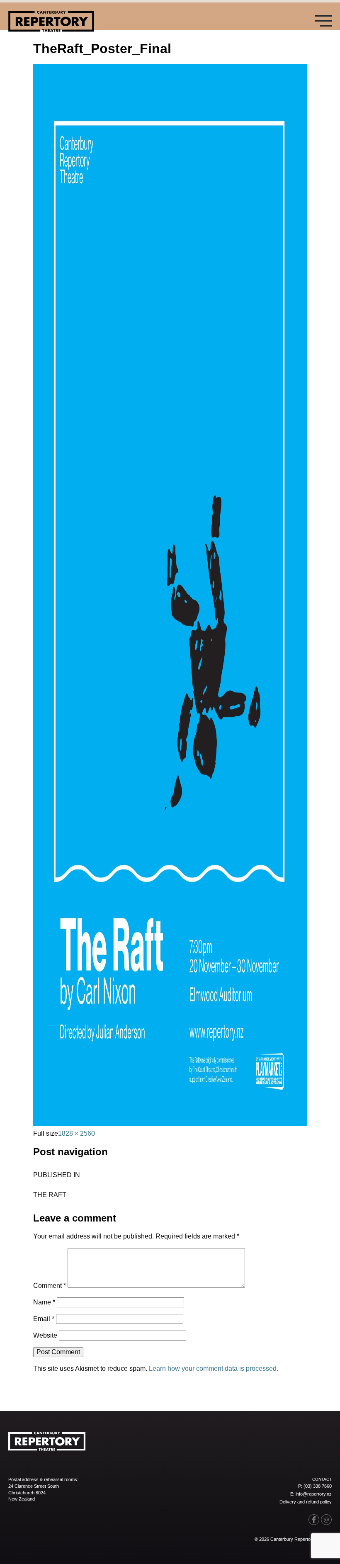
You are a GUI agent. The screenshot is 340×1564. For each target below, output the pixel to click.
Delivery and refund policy (305, 1501)
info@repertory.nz (314, 1493)
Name (44, 1302)
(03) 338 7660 (318, 1486)
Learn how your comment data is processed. (213, 1368)
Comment (49, 1285)
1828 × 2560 (76, 1133)
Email (43, 1318)
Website (45, 1335)
